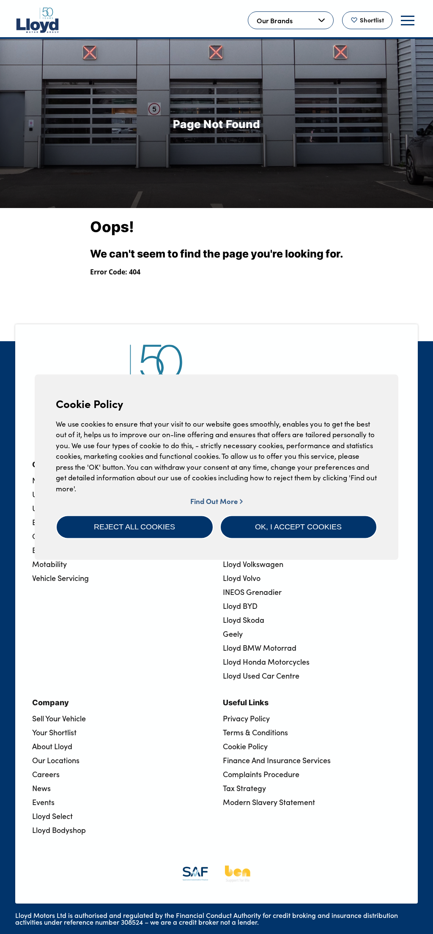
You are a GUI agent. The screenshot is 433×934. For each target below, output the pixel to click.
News (41, 788)
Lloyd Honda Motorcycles (266, 662)
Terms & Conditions (255, 732)
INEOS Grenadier (252, 592)
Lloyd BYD (240, 606)
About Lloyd (52, 746)
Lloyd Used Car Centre (261, 675)
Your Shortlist (54, 732)
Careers (46, 774)
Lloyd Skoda (243, 620)
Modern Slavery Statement (269, 802)
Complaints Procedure (261, 774)
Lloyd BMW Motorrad (259, 648)
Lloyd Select (52, 816)
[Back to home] (37, 20)
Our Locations (55, 760)
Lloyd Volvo (241, 578)
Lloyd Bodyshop (59, 830)
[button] (135, 527)
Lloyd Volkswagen (253, 564)
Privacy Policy (246, 718)
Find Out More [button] (215, 501)
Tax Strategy (244, 788)
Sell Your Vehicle (59, 718)
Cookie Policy (245, 746)
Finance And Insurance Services (277, 760)
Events (43, 802)
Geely (233, 634)
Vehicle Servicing (60, 578)
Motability (49, 564)
